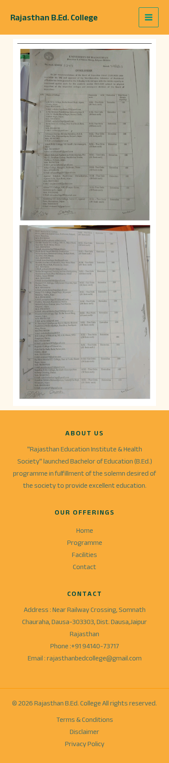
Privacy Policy (84, 743)
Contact (84, 566)
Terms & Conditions (84, 719)
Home (84, 530)
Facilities (84, 554)
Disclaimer (84, 731)
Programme (84, 542)
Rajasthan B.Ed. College (54, 17)
